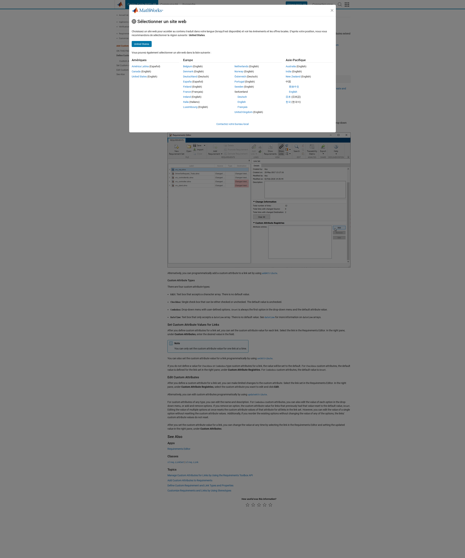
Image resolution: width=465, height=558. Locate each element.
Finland (187, 86)
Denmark (188, 71)
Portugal (239, 81)
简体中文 (294, 86)
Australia (291, 66)
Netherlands (241, 66)
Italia (186, 101)
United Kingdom (243, 112)
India (288, 71)
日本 (288, 96)
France (187, 91)
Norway (238, 71)
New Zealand (293, 76)
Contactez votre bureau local (232, 124)
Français (242, 107)
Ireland (187, 96)
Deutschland (190, 76)
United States (139, 76)
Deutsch (242, 96)
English (242, 101)
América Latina (140, 66)
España (187, 81)
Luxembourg (190, 107)
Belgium (187, 66)
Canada (136, 71)
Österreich (240, 76)
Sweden (238, 86)
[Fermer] (332, 10)
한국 (288, 101)
